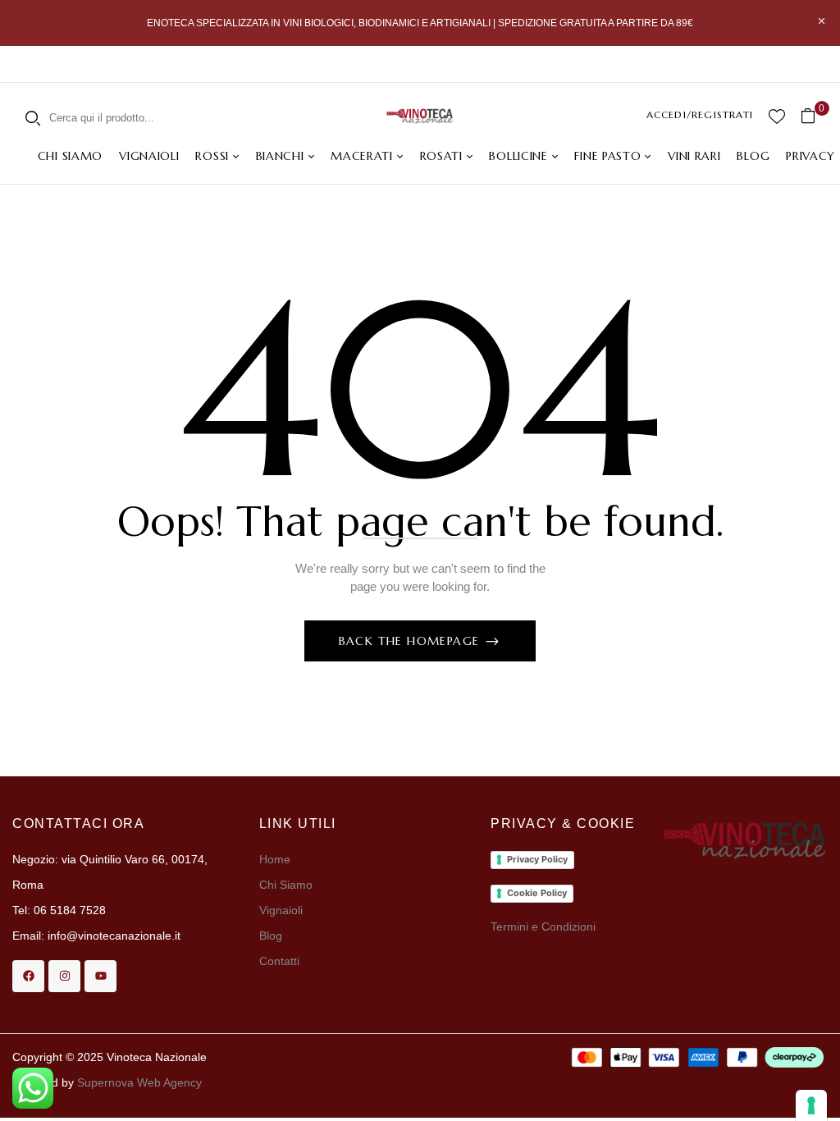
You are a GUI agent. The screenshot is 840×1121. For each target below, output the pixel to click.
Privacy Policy (537, 859)
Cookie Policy (537, 893)
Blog (270, 935)
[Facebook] (28, 976)
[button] (814, 116)
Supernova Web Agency (139, 1082)
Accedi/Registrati (699, 114)
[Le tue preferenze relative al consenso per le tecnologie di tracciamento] (811, 1105)
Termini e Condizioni (543, 926)
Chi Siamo (287, 884)
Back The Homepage (411, 641)
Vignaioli (281, 910)
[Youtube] (100, 976)
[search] (32, 117)
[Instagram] (64, 976)
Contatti (279, 961)
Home (274, 859)
